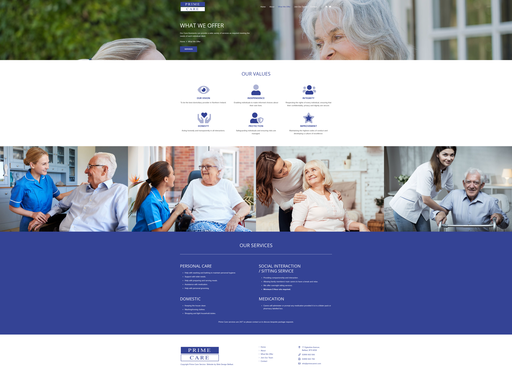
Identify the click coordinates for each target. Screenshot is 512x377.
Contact (264, 361)
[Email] (330, 7)
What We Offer (267, 354)
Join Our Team (267, 358)
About (263, 350)
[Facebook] (326, 7)
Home (263, 347)
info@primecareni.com (311, 363)
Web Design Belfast (225, 364)
